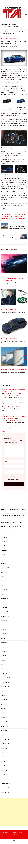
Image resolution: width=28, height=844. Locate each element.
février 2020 (4, 721)
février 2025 (4, 554)
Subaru (16, 218)
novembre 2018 (5, 787)
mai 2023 (3, 581)
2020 (15, 214)
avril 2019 (3, 765)
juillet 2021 (4, 651)
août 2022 (4, 620)
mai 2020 (3, 708)
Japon (22, 216)
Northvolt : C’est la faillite (8, 531)
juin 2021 (3, 655)
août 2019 (4, 748)
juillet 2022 (4, 625)
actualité (18, 214)
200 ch (12, 214)
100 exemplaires (7, 214)
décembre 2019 (5, 730)
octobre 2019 (5, 739)
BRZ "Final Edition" (5, 216)
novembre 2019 (5, 735)
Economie (11, 369)
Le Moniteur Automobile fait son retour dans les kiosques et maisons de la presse (13, 516)
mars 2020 (4, 717)
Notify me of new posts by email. (11, 479)
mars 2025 (4, 550)
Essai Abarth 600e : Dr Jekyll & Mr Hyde (11, 522)
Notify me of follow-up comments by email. (13, 476)
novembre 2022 (5, 607)
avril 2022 (3, 638)
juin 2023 (3, 576)
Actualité (4, 38)
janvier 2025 (4, 559)
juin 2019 (3, 757)
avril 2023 (3, 585)
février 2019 (4, 774)
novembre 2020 (5, 682)
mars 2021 (4, 669)
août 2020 (4, 695)
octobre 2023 (5, 567)
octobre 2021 (5, 647)
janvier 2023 (4, 598)
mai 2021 (3, 660)
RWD (7, 218)
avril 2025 (3, 545)
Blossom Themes (18, 834)
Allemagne (23, 214)
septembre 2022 (5, 616)
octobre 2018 (5, 792)
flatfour (18, 216)
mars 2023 (4, 589)
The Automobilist (8, 24)
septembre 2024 (5, 563)
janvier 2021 (4, 673)
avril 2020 (3, 713)
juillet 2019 (4, 752)
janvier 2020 (4, 726)
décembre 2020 (5, 677)
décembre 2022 (5, 603)
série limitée (11, 218)
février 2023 (4, 594)
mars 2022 (4, 642)
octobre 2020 (5, 686)
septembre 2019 (5, 743)
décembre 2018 (5, 783)
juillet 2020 (4, 699)
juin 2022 (3, 629)
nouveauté (3, 218)
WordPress (4, 835)
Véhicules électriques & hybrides (13, 278)
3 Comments (14, 842)
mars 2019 (4, 770)
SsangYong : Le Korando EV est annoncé (14, 283)
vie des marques (13, 38)
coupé (11, 216)
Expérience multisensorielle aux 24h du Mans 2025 (13, 510)
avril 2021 (3, 664)
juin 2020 (3, 704)
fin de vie (15, 216)
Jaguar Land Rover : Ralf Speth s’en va (13, 312)
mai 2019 (3, 761)
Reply (3, 401)
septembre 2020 (5, 691)
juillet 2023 (4, 572)
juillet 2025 (4, 541)
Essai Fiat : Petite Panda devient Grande (12, 526)
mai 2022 (3, 633)
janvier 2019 (4, 779)
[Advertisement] (14, 812)
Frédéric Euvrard (5, 46)
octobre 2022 (5, 611)
